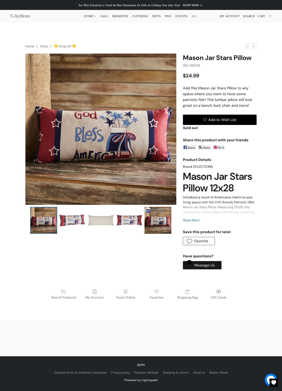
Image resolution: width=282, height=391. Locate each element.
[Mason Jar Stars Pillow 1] (72, 220)
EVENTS (181, 16)
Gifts (156, 16)
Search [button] (249, 16)
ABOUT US (199, 16)
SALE (104, 16)
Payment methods (146, 372)
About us (199, 372)
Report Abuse (218, 372)
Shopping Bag (187, 297)
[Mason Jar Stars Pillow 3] (129, 220)
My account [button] (230, 16)
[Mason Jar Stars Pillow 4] (158, 220)
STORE (89, 16)
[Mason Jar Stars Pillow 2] (100, 220)
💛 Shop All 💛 (65, 46)
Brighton (120, 16)
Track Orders (125, 297)
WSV (168, 16)
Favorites (157, 297)
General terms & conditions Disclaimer (80, 372)
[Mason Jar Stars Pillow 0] (43, 220)
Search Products (63, 297)
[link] (193, 5)
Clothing (140, 16)
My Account (94, 297)
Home (29, 46)
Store (44, 46)
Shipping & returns (176, 372)
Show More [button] (191, 220)
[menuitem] (248, 46)
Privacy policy (120, 372)
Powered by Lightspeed (141, 380)
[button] (20, 16)
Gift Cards (218, 297)
